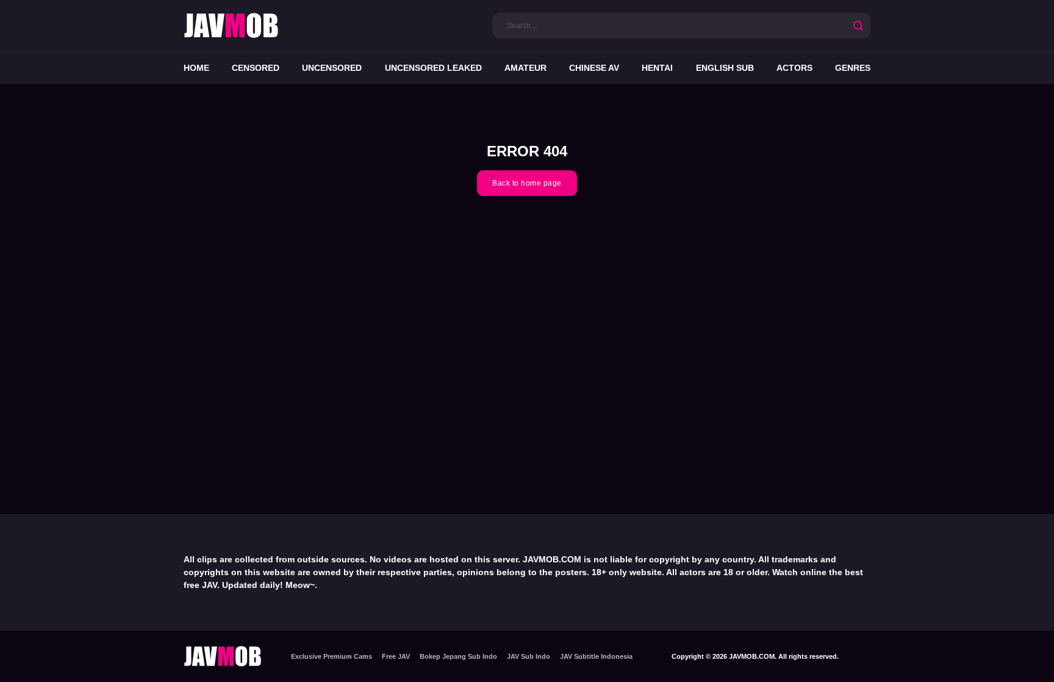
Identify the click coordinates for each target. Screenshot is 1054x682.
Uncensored (332, 68)
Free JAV (396, 656)
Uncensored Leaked (433, 68)
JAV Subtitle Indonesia (596, 656)
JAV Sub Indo (528, 656)
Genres (852, 68)
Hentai (657, 68)
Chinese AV (594, 68)
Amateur (525, 68)
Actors (794, 68)
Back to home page (527, 183)
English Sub (725, 68)
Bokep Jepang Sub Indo (458, 656)
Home (196, 68)
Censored (255, 68)
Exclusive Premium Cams (331, 656)
